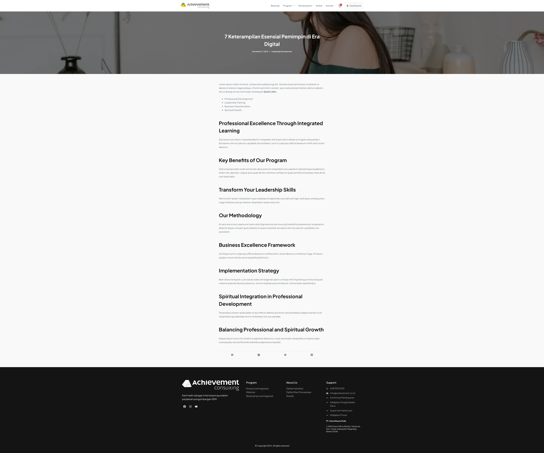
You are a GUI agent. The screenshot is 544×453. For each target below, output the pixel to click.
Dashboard (355, 5)
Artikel (319, 5)
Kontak (329, 5)
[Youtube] (196, 406)
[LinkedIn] (312, 355)
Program (287, 5)
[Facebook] (232, 355)
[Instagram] (190, 406)
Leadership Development (281, 51)
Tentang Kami (305, 5)
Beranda (275, 5)
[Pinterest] (285, 355)
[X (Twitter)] (259, 355)
